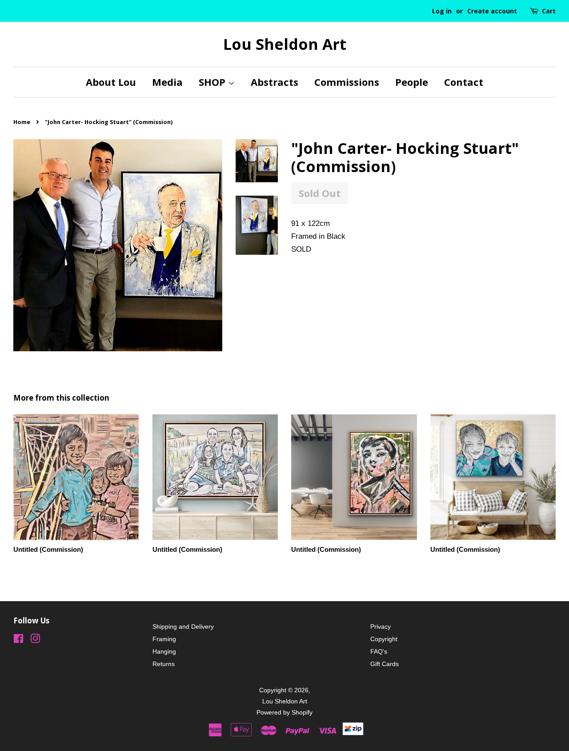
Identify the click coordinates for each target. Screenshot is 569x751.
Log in (442, 11)
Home (21, 122)
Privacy (380, 626)
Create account (492, 11)
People (411, 81)
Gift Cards (384, 663)
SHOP (213, 81)
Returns (163, 663)
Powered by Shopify (284, 712)
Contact (463, 81)
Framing (164, 639)
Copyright (383, 639)
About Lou (111, 81)
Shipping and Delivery (183, 626)
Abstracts (274, 81)
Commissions (346, 81)
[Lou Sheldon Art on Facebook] (18, 640)
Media (167, 81)
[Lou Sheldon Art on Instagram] (35, 640)
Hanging (164, 651)
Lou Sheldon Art (284, 44)
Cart (549, 11)
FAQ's (378, 651)
